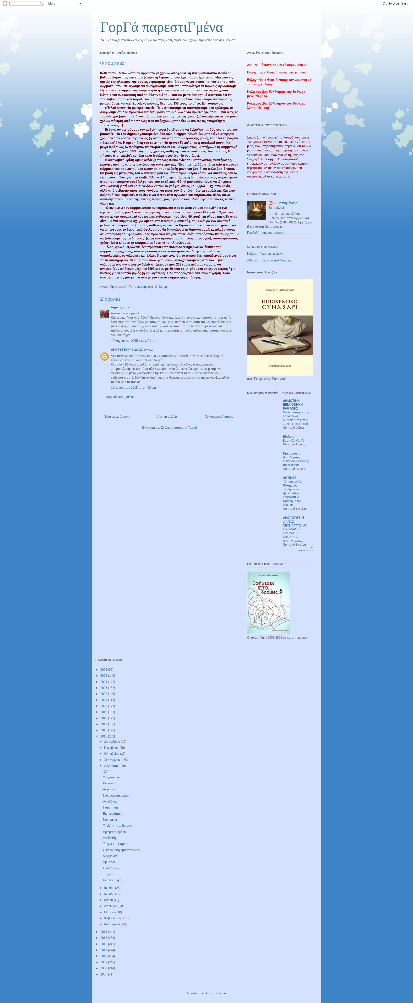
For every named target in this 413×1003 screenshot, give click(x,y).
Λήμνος (116, 307)
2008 (104, 968)
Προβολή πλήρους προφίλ (265, 232)
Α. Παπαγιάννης (285, 203)
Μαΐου (109, 900)
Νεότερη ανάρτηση (117, 416)
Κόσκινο (108, 783)
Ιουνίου (109, 894)
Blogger (221, 993)
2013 (104, 938)
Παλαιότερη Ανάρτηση (220, 416)
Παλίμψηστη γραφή (116, 795)
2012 (104, 944)
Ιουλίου (109, 888)
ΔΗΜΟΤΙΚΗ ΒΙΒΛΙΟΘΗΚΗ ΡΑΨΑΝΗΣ (293, 404)
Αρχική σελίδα (167, 416)
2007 (104, 974)
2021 (104, 700)
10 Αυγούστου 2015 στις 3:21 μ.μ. (134, 341)
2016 (104, 730)
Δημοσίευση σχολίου (120, 397)
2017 (104, 724)
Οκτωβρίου (112, 753)
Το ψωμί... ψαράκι (115, 844)
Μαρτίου (110, 912)
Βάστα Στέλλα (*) (293, 440)
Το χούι (108, 874)
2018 (104, 718)
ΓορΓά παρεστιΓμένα (161, 27)
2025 (104, 675)
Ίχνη (106, 771)
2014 (104, 932)
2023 (104, 688)
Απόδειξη (109, 838)
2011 (104, 950)
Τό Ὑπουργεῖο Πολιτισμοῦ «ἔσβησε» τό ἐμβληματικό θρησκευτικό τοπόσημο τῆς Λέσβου (292, 493)
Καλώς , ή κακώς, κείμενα (265, 253)
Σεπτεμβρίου (113, 760)
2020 (104, 706)
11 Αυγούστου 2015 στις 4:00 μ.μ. (134, 387)
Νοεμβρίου (112, 747)
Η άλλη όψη (111, 868)
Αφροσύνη (110, 789)
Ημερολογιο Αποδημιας (291, 455)
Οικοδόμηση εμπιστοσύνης (121, 850)
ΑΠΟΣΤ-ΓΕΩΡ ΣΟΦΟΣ (127, 350)
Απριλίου (111, 906)
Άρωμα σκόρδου (114, 832)
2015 (104, 736)
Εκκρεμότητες (112, 813)
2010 (104, 956)
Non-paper (110, 819)
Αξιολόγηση (111, 801)
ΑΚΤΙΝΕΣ (289, 478)
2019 (104, 712)
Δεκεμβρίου (112, 741)
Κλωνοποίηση (112, 880)
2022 (104, 694)
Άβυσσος (109, 862)
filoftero (288, 436)
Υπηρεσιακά (111, 777)
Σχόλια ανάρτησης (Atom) (179, 427)
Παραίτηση (110, 807)
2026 (104, 669)
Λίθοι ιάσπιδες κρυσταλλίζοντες (269, 260)
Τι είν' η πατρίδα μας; (118, 825)
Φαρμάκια (110, 856)
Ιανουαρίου (112, 924)
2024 (104, 682)
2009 (104, 962)
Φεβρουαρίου (113, 918)
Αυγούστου (112, 766)
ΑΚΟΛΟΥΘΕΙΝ (293, 518)
